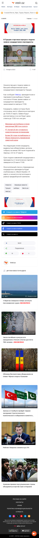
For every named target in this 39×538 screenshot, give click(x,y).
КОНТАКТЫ (19, 502)
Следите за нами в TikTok (14, 223)
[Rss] (29, 516)
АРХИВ (19, 505)
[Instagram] (14, 516)
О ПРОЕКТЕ (19, 512)
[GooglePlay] (13, 530)
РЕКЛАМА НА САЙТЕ (19, 499)
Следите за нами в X (12, 234)
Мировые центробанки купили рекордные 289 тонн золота (17, 125)
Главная (29, 18)
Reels (3, 7)
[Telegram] (25, 516)
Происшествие (26, 7)
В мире (16, 7)
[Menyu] (3, 3)
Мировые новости (21, 185)
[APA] (19, 526)
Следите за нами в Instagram (14, 217)
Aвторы (9, 7)
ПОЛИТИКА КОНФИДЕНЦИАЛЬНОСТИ (19, 508)
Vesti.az (18, 95)
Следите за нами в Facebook (14, 228)
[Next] (37, 13)
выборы (16, 188)
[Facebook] (10, 516)
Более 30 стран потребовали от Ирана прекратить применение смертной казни (17, 137)
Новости (8, 185)
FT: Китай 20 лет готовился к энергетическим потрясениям (17, 131)
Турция (7, 188)
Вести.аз (25, 188)
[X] (17, 516)
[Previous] (2, 13)
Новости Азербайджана (11, 12)
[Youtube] (21, 516)
